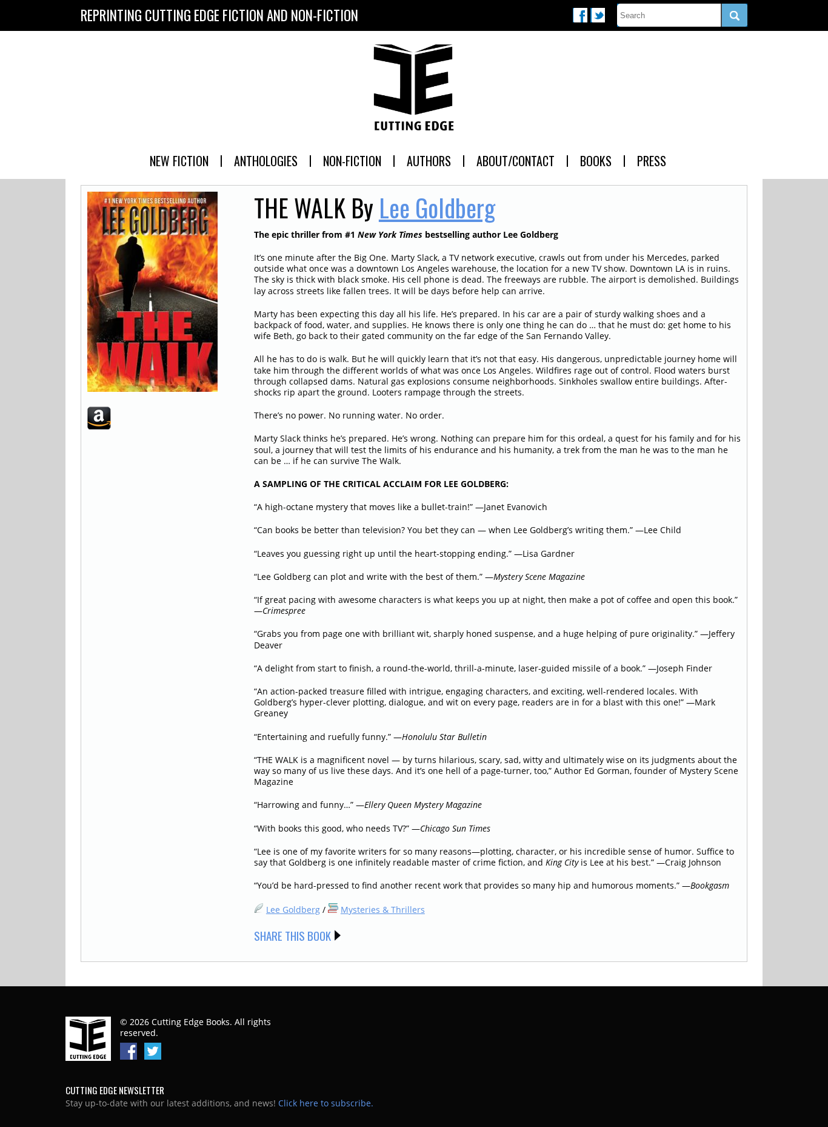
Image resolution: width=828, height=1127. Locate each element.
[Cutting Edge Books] (414, 88)
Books (596, 160)
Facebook (580, 15)
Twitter (597, 15)
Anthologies (266, 160)
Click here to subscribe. (325, 1103)
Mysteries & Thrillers (383, 909)
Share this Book (292, 935)
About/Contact (515, 160)
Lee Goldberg (437, 207)
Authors (429, 160)
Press (651, 160)
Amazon (99, 417)
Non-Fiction (352, 160)
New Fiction (179, 160)
